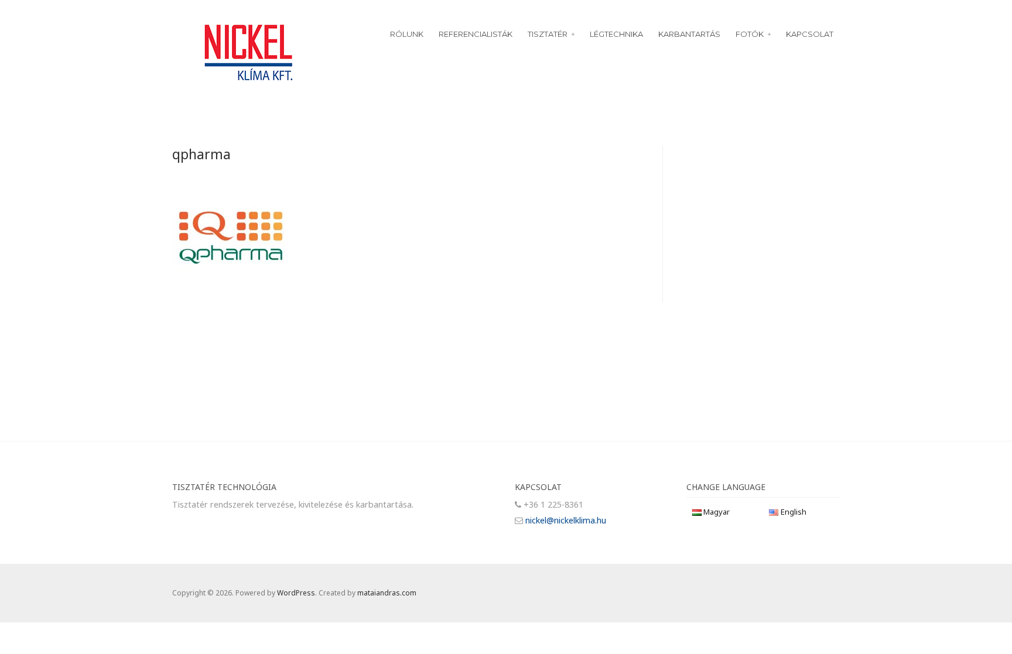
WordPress (296, 593)
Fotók (750, 34)
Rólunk (406, 34)
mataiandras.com (386, 593)
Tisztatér (547, 34)
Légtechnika (616, 34)
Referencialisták (475, 34)
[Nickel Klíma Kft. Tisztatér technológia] (249, 51)
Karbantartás (689, 34)
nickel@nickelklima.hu (565, 520)
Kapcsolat (809, 34)
